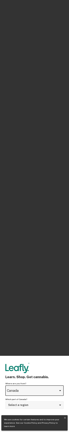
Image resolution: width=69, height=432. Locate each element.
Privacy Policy (48, 423)
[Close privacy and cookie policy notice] (65, 418)
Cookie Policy (30, 423)
